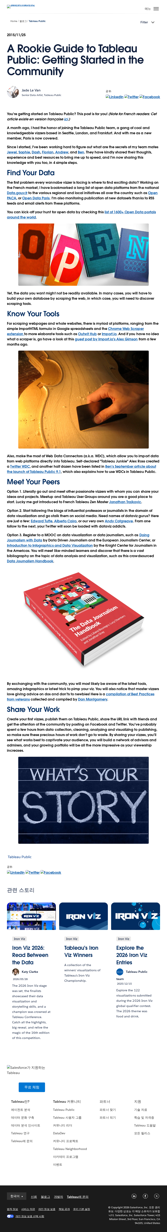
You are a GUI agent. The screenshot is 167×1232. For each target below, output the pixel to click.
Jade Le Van (31, 90)
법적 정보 (12, 1209)
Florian (47, 152)
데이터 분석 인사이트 (25, 1125)
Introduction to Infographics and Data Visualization (50, 545)
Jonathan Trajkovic (125, 502)
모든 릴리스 (142, 1133)
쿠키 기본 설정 (81, 1209)
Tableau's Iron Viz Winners (81, 952)
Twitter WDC (20, 466)
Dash (36, 152)
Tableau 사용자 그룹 (67, 1117)
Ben (81, 152)
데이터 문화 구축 (22, 1117)
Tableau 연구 (20, 1133)
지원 (137, 1101)
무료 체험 (31, 1087)
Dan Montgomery (92, 699)
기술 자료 (140, 1110)
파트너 (105, 1101)
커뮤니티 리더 (62, 1125)
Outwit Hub (87, 334)
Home (13, 21)
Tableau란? (20, 1101)
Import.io (109, 334)
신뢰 (34, 1197)
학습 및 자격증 (144, 1117)
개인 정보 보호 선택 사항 (29, 1216)
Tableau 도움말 (145, 1125)
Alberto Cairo (65, 521)
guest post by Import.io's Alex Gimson (106, 339)
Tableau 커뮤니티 (67, 1101)
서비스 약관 (28, 1209)
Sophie (24, 152)
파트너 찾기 (108, 1110)
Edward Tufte (41, 521)
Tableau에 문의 (22, 1141)
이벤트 (57, 1164)
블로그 (23, 21)
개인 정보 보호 (46, 1209)
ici (66, 119)
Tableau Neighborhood (70, 1149)
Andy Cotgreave (119, 521)
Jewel (12, 152)
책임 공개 (64, 1209)
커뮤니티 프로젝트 (65, 1141)
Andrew (61, 152)
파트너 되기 (108, 1117)
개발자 (58, 1197)
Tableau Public (37, 21)
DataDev (59, 1133)
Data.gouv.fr (17, 193)
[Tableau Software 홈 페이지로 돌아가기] (22, 4)
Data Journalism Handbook (30, 561)
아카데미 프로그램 (65, 1157)
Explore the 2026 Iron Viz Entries (131, 955)
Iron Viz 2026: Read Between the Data (30, 955)
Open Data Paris (36, 198)
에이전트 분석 (20, 1110)
